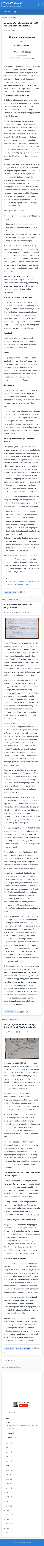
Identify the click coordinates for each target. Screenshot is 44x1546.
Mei (9, 1422)
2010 (7, 1506)
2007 (7, 1519)
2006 (8, 1524)
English (15, 12)
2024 (8, 1448)
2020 (8, 1461)
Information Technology (23, 1348)
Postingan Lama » (10, 1360)
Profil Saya (6, 12)
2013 (7, 1492)
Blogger (28, 1542)
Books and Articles (10, 592)
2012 (7, 1497)
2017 (7, 1474)
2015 (7, 1483)
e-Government (8, 1348)
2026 (8, 1419)
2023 (8, 1452)
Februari (10, 1437)
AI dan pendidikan (24, 800)
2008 (8, 1515)
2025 (8, 1443)
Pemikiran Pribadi (9, 1012)
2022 (8, 1456)
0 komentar (25, 30)
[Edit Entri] (27, 592)
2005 (8, 1528)
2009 (8, 1510)
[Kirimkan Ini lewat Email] (23, 592)
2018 (7, 1470)
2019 (7, 1465)
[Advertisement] (22, 1387)
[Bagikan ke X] (19, 592)
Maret (9, 1433)
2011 (7, 1501)
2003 (8, 1533)
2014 (7, 1488)
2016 (7, 1479)
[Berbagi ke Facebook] (21, 592)
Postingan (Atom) (15, 1367)
